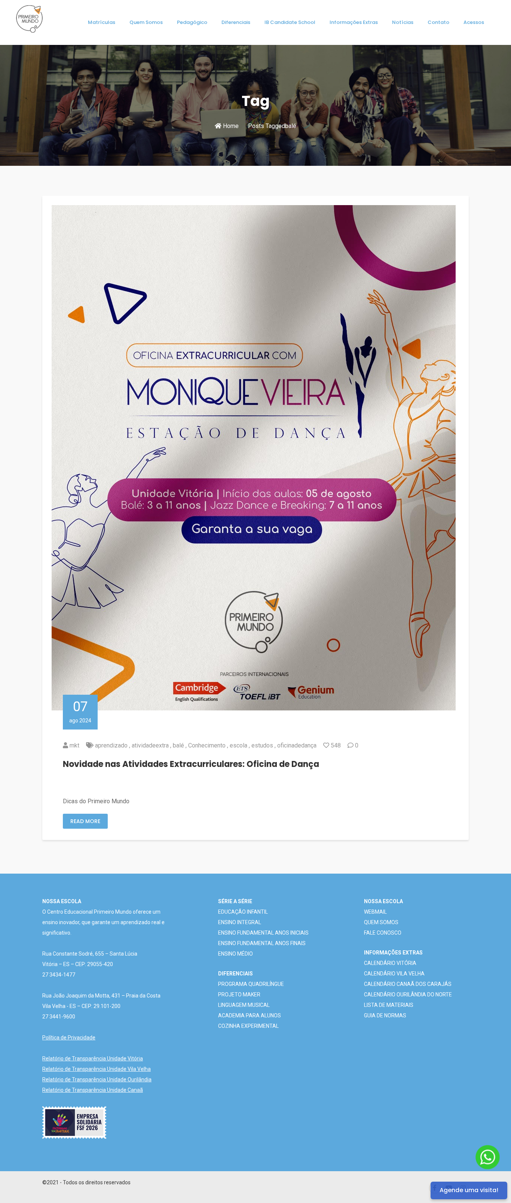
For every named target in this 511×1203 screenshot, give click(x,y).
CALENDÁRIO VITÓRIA (390, 963)
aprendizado (111, 745)
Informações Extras (354, 22)
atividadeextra (150, 745)
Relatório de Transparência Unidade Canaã (92, 1090)
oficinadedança (296, 745)
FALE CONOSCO (382, 933)
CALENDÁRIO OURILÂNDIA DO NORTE (408, 995)
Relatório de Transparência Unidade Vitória (92, 1059)
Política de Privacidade (68, 1038)
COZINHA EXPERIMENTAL (248, 1026)
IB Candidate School (289, 22)
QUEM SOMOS (381, 922)
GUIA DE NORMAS (385, 1015)
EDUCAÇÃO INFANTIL (243, 912)
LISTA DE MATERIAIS (388, 1005)
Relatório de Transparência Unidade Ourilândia (97, 1079)
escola (238, 745)
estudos (262, 745)
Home (230, 126)
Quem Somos (146, 22)
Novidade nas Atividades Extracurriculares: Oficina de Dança (191, 764)
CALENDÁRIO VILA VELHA (394, 974)
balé (178, 745)
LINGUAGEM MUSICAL (244, 1005)
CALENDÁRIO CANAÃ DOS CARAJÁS (408, 984)
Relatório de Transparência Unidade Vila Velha (96, 1069)
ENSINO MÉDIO (235, 954)
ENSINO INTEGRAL (239, 922)
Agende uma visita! (469, 1190)
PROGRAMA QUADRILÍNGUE (251, 984)
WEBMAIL (375, 912)
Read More (85, 821)
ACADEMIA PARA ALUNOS (249, 1015)
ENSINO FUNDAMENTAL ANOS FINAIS (262, 943)
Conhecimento (207, 745)
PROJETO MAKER (239, 995)
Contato (438, 22)
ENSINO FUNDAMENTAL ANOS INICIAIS (263, 933)
